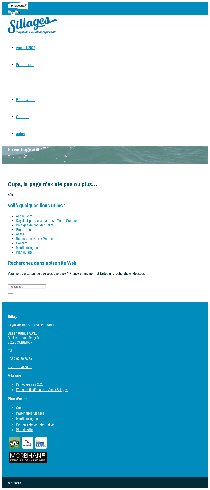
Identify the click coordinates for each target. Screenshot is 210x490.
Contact (22, 116)
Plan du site (24, 252)
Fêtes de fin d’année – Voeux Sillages (42, 389)
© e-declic (14, 483)
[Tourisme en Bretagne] (18, 8)
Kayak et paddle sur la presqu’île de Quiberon (47, 220)
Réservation (25, 99)
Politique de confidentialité (35, 225)
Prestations (25, 64)
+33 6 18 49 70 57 (20, 366)
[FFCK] (41, 448)
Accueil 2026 (25, 47)
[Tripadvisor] (14, 448)
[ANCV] (27, 448)
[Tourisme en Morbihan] (28, 462)
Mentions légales (27, 247)
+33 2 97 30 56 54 (20, 358)
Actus (20, 133)
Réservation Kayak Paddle (34, 238)
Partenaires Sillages (30, 413)
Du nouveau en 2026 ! (30, 384)
